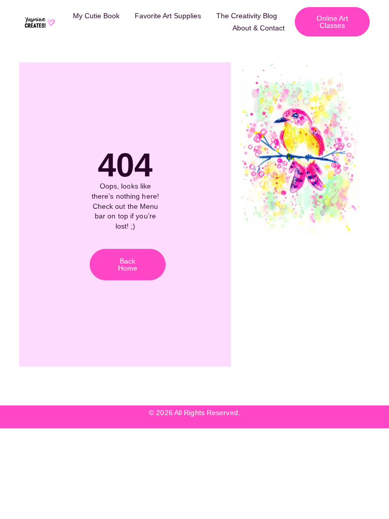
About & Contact (258, 28)
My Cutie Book (96, 16)
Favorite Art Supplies (168, 16)
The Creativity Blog (246, 16)
